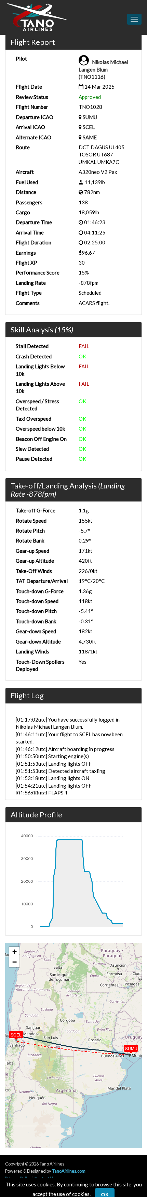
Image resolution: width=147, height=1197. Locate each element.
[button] (126, 1047)
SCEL (89, 127)
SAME (90, 137)
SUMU (90, 117)
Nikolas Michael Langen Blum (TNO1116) (103, 69)
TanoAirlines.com (68, 1171)
